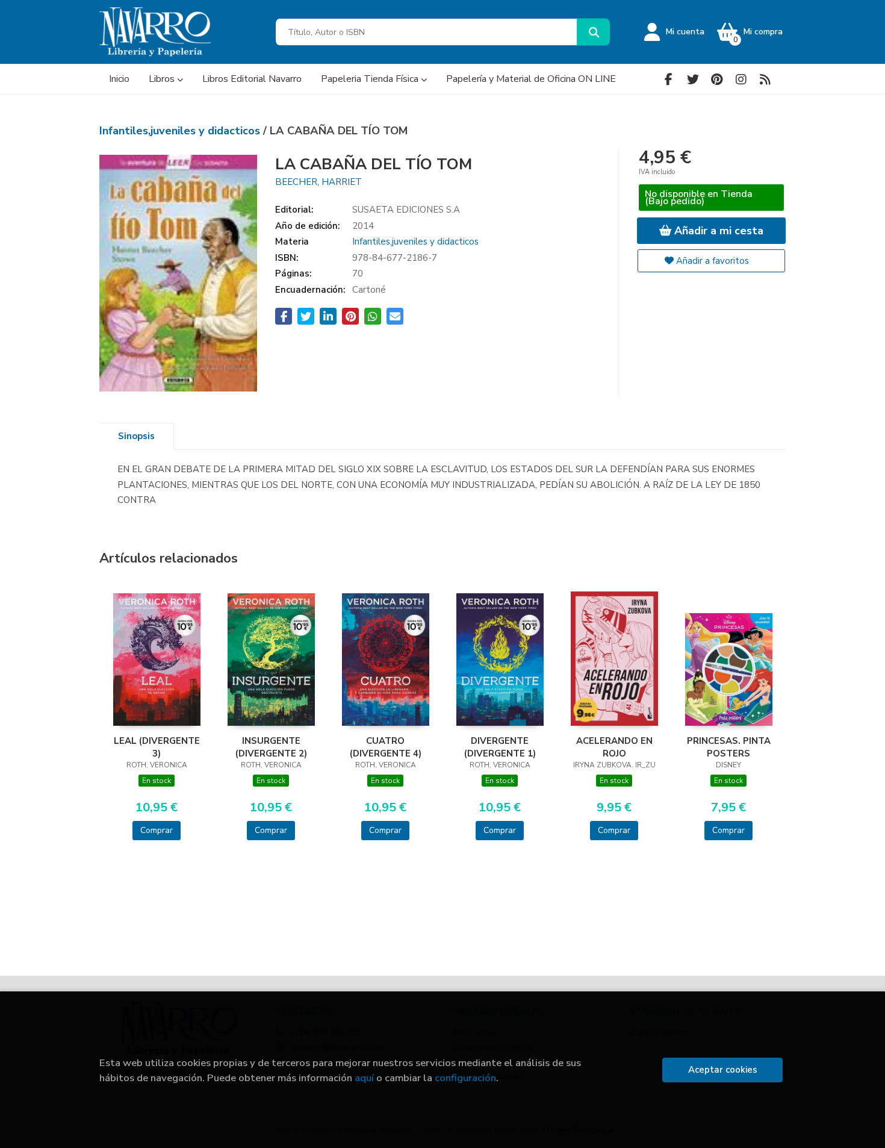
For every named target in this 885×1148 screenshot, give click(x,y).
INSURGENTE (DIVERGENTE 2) (271, 747)
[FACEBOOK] (668, 79)
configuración (465, 1078)
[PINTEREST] (717, 79)
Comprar (156, 830)
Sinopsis (136, 436)
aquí (364, 1078)
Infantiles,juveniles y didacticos (181, 130)
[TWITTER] (693, 79)
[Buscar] (593, 32)
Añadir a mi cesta (717, 230)
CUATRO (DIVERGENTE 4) (385, 747)
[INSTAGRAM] (741, 79)
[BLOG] (765, 79)
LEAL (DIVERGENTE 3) (157, 747)
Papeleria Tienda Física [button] (371, 79)
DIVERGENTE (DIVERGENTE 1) (500, 747)
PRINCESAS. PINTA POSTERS (729, 747)
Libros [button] (163, 79)
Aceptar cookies (722, 1070)
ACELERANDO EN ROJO (614, 747)
